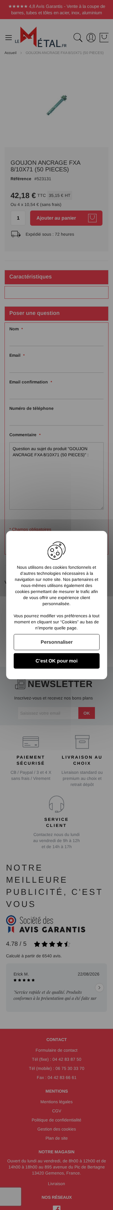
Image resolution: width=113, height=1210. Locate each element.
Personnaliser (57, 642)
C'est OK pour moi (56, 660)
